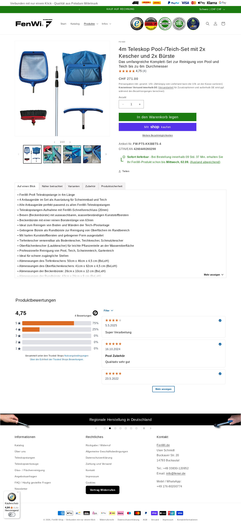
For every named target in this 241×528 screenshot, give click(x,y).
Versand (155, 520)
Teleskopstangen (25, 457)
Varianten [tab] (74, 186)
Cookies (90, 482)
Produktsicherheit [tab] (111, 186)
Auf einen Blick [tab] (26, 186)
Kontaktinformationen (187, 520)
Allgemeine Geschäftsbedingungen (107, 451)
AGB (145, 520)
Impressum (92, 476)
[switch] (11, 514)
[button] (91, 23)
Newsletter (21, 488)
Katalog (19, 445)
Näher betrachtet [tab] (52, 186)
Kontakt (90, 470)
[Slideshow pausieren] (145, 428)
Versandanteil (166, 87)
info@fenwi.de (176, 473)
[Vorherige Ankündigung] (79, 9)
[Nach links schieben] (54, 142)
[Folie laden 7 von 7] (136, 428)
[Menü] (18, 493)
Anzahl (122, 97)
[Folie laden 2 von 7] (110, 428)
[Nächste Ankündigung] (161, 9)
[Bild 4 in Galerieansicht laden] (92, 154)
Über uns (20, 451)
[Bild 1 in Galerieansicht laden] (32, 154)
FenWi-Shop (58, 520)
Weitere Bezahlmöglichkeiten (157, 135)
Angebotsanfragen (26, 476)
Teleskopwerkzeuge (26, 463)
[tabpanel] (120, 234)
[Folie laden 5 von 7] (125, 428)
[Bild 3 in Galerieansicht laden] (72, 154)
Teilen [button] (125, 171)
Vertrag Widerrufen (102, 489)
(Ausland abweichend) (205, 162)
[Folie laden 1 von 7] (104, 428)
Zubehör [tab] (90, 186)
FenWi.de (163, 445)
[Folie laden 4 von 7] (120, 428)
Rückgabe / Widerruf (98, 445)
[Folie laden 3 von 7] (115, 428)
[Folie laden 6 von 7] (131, 428)
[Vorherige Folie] (96, 428)
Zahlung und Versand (99, 463)
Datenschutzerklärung (99, 457)
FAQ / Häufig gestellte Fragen (33, 482)
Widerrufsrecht (107, 520)
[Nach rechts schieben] (70, 142)
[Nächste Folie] (151, 428)
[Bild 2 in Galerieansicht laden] (52, 154)
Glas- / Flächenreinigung (30, 470)
